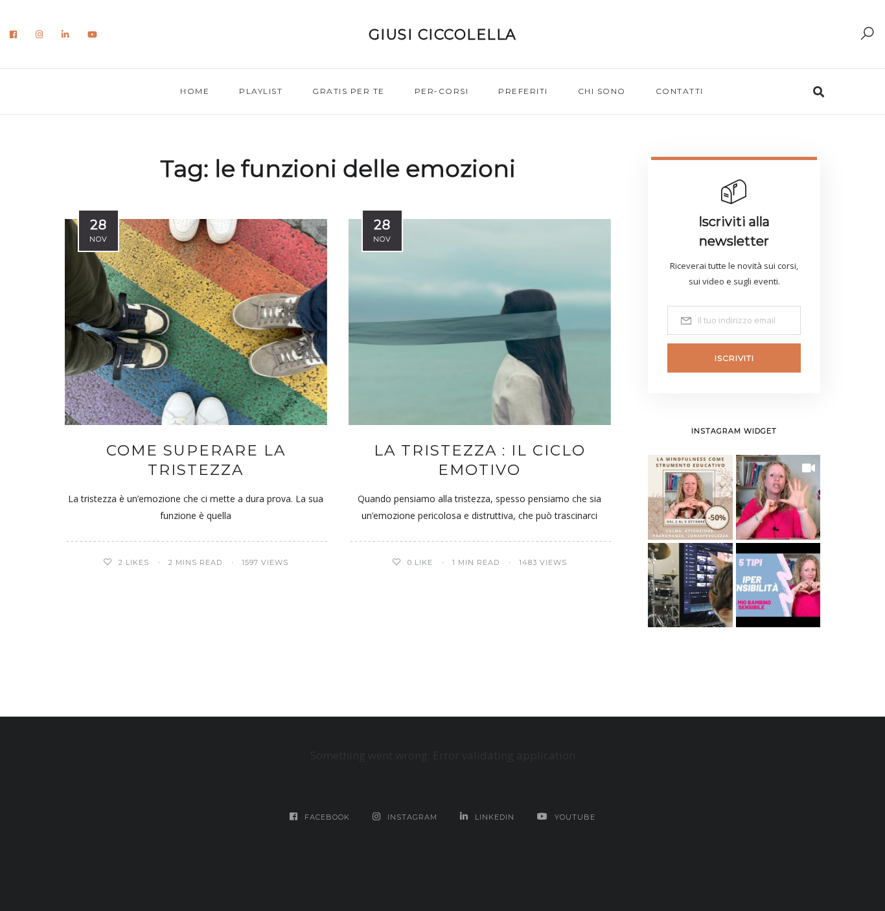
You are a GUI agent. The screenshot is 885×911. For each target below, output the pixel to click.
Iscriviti (734, 358)
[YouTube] (92, 34)
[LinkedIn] (65, 34)
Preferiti (523, 91)
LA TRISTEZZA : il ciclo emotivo (480, 460)
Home (194, 91)
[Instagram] (39, 34)
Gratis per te (348, 91)
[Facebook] (13, 34)
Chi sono (602, 91)
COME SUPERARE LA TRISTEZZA (196, 460)
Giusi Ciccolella (443, 34)
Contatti (680, 91)
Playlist (260, 91)
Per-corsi (442, 91)
